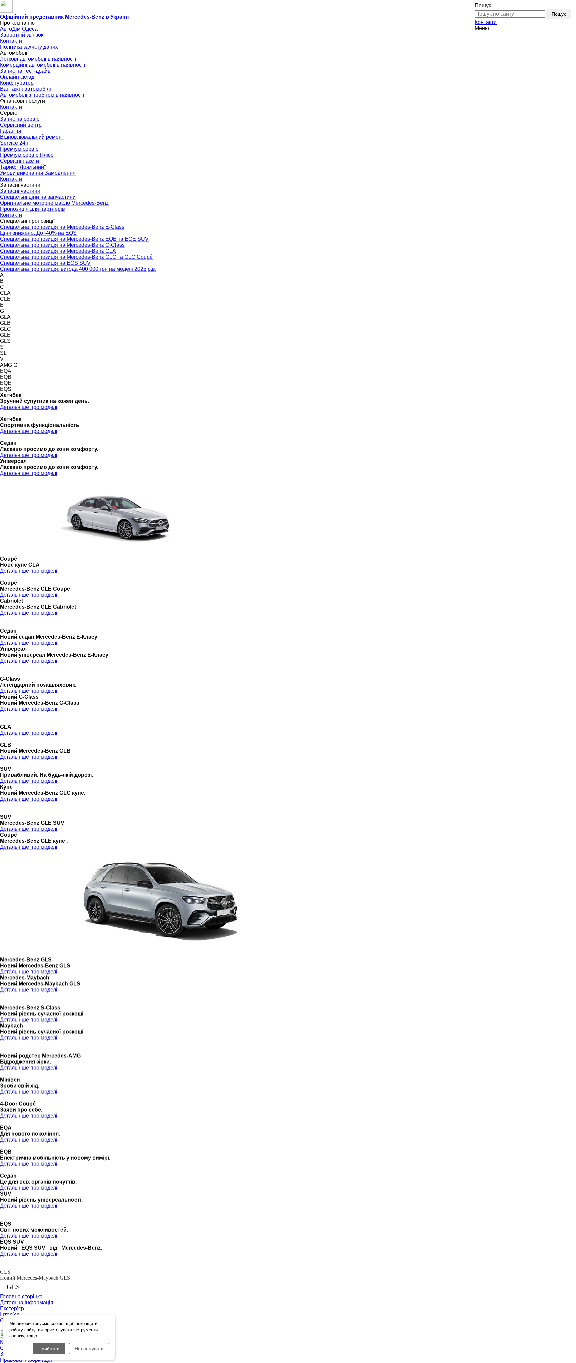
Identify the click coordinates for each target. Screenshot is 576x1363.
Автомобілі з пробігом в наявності (42, 95)
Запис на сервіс (19, 119)
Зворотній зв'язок (21, 35)
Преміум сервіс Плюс (26, 155)
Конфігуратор (17, 83)
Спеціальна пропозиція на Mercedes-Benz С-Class (62, 245)
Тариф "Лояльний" (23, 167)
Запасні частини (20, 191)
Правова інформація (26, 1360)
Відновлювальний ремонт (32, 137)
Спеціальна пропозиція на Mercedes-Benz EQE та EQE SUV (74, 239)
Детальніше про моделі (28, 407)
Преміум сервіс (19, 149)
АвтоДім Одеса (19, 29)
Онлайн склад (17, 77)
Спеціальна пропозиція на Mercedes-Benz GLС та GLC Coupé (76, 257)
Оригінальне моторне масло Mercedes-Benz (54, 203)
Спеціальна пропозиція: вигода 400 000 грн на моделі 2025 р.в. (78, 269)
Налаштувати (89, 1348)
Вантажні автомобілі (25, 89)
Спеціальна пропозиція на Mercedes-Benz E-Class (62, 227)
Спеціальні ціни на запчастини (38, 197)
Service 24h (14, 143)
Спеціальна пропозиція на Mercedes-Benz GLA (58, 251)
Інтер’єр (10, 1314)
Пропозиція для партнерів (32, 209)
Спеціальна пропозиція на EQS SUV (45, 263)
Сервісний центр (21, 125)
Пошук (559, 14)
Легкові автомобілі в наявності (38, 59)
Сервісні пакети (19, 161)
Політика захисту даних (29, 47)
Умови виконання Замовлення (38, 173)
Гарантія (10, 131)
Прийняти (49, 1348)
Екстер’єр (12, 1308)
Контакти (486, 22)
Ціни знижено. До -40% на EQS (38, 233)
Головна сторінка (21, 1296)
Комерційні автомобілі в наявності (42, 65)
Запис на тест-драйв (25, 71)
